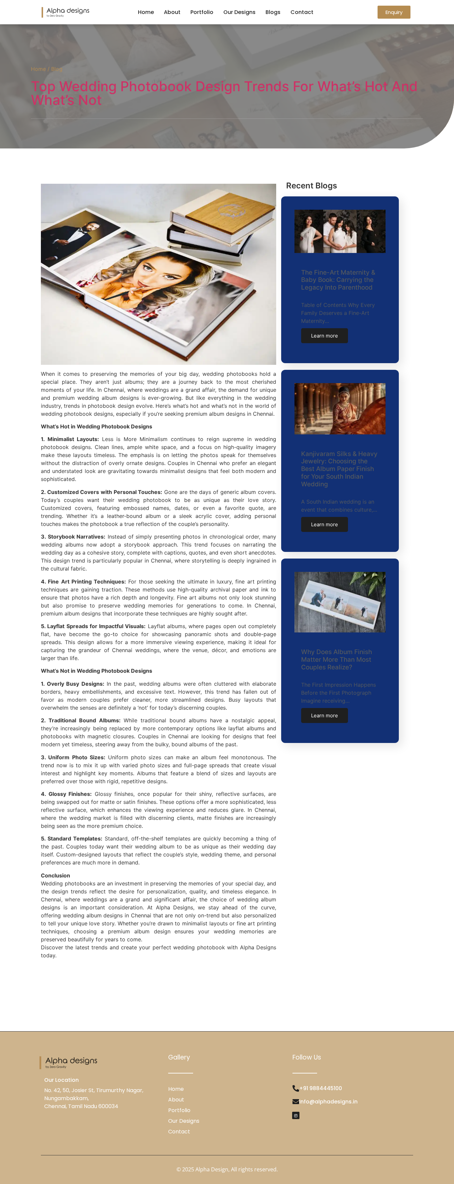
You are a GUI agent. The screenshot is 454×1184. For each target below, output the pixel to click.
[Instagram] (295, 1115)
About (172, 12)
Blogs (273, 12)
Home (146, 12)
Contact (301, 12)
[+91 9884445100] (295, 1088)
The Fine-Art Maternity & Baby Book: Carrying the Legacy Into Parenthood (338, 280)
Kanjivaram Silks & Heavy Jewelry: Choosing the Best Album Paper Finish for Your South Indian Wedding (339, 469)
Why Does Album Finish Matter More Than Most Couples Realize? (336, 659)
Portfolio (201, 12)
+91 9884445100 (320, 1088)
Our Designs (239, 12)
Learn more (324, 336)
